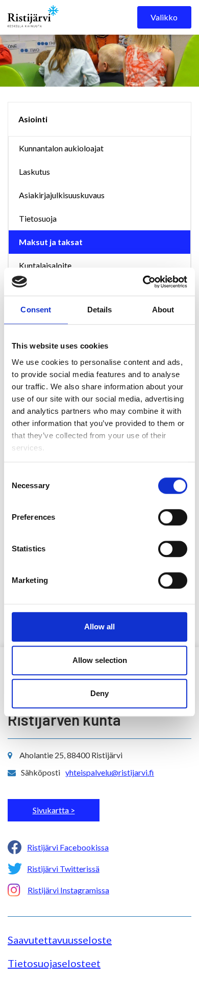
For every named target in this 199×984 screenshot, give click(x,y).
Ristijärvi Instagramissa (68, 890)
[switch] (172, 517)
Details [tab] (99, 309)
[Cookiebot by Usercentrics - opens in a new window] (143, 281)
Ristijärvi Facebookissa (68, 847)
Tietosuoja (38, 218)
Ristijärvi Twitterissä (63, 868)
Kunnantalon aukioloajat (61, 148)
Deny (99, 693)
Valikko (164, 17)
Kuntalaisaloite (45, 265)
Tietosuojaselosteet (54, 963)
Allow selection (99, 660)
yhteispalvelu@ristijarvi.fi (109, 772)
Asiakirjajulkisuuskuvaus (62, 195)
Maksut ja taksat (51, 242)
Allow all (99, 626)
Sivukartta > (54, 810)
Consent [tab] (35, 309)
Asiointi (32, 119)
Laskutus (34, 171)
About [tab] (163, 309)
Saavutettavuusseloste (60, 940)
